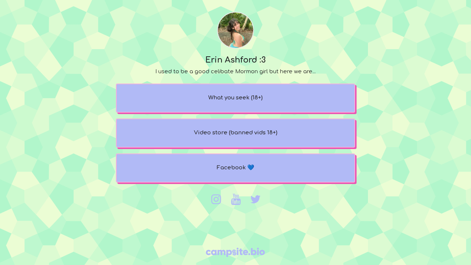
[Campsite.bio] (235, 252)
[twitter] (255, 199)
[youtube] (236, 199)
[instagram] (216, 199)
